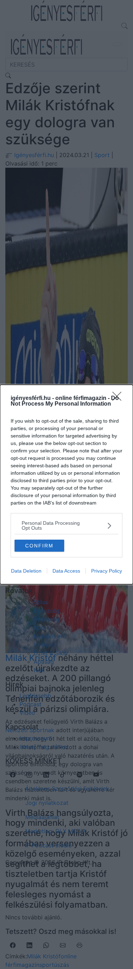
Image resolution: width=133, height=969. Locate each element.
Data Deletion (26, 571)
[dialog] (66, 484)
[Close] (119, 398)
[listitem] (66, 525)
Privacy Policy (106, 571)
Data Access (66, 571)
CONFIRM (39, 545)
